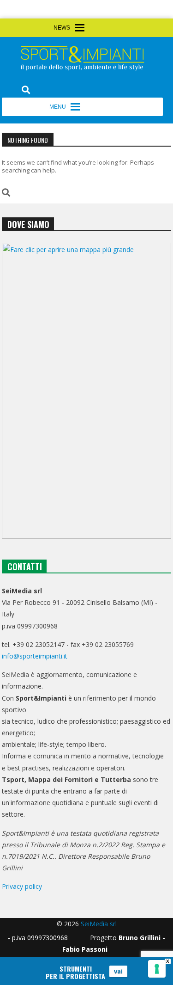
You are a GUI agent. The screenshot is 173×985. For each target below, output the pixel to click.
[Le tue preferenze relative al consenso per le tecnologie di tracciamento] (157, 969)
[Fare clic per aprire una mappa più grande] (87, 391)
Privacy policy (22, 886)
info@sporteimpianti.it (34, 656)
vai (118, 971)
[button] (102, 33)
